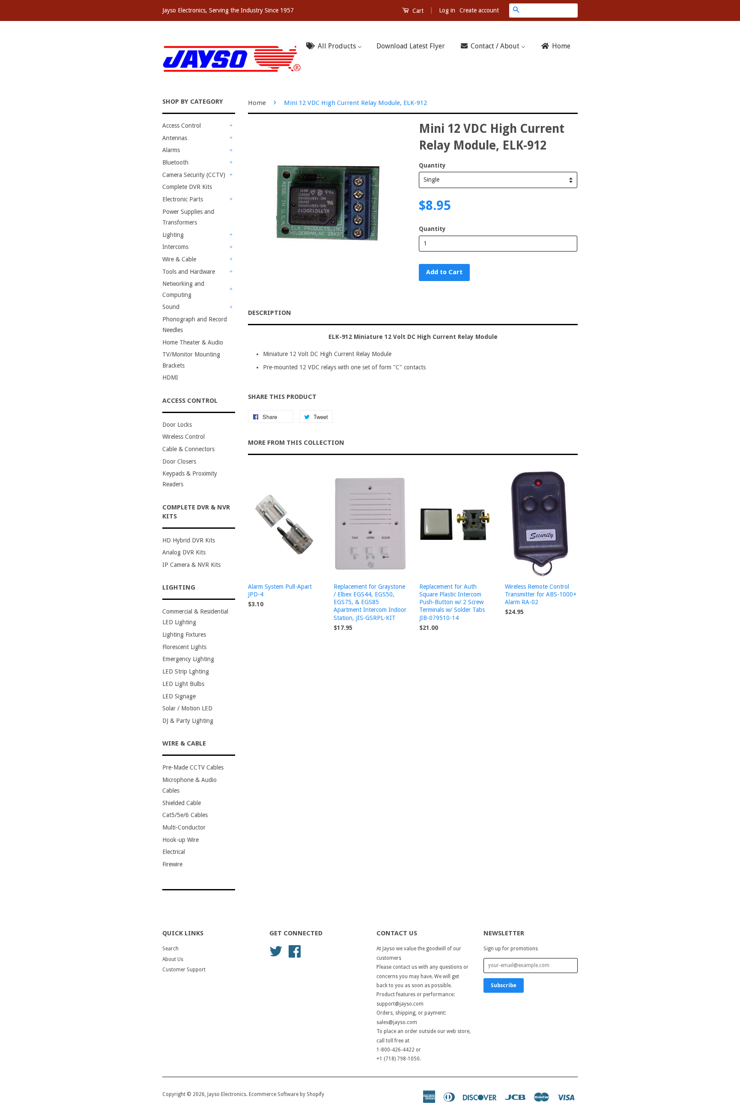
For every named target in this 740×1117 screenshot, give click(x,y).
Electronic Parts (182, 199)
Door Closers (179, 461)
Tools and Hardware (188, 271)
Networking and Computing (183, 289)
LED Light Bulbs (183, 683)
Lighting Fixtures (184, 634)
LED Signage (179, 696)
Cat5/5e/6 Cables (185, 815)
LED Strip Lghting (185, 671)
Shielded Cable (181, 803)
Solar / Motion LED (187, 708)
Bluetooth (175, 162)
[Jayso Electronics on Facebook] (294, 951)
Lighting (173, 234)
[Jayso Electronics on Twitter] (275, 951)
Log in (447, 10)
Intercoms (175, 246)
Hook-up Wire (180, 839)
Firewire (172, 864)
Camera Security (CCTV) (193, 174)
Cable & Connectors (188, 449)
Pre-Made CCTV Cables (193, 767)
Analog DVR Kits (184, 552)
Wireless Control (183, 436)
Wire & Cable (179, 259)
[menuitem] (336, 46)
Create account (479, 10)
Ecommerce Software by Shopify (286, 1094)
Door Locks (177, 424)
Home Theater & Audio (192, 342)
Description (269, 313)
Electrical (173, 851)
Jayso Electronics (226, 1094)
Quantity (432, 165)
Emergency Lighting (188, 659)
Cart (417, 10)
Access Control (181, 125)
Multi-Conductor (184, 827)
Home (257, 103)
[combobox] (550, 10)
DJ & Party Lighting (187, 720)
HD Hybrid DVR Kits (188, 540)
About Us (172, 959)
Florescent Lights (184, 647)
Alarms (171, 150)
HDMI (170, 377)
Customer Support (184, 970)
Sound (170, 306)
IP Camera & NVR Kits (191, 564)
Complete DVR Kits (187, 186)
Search (170, 949)
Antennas (174, 138)
